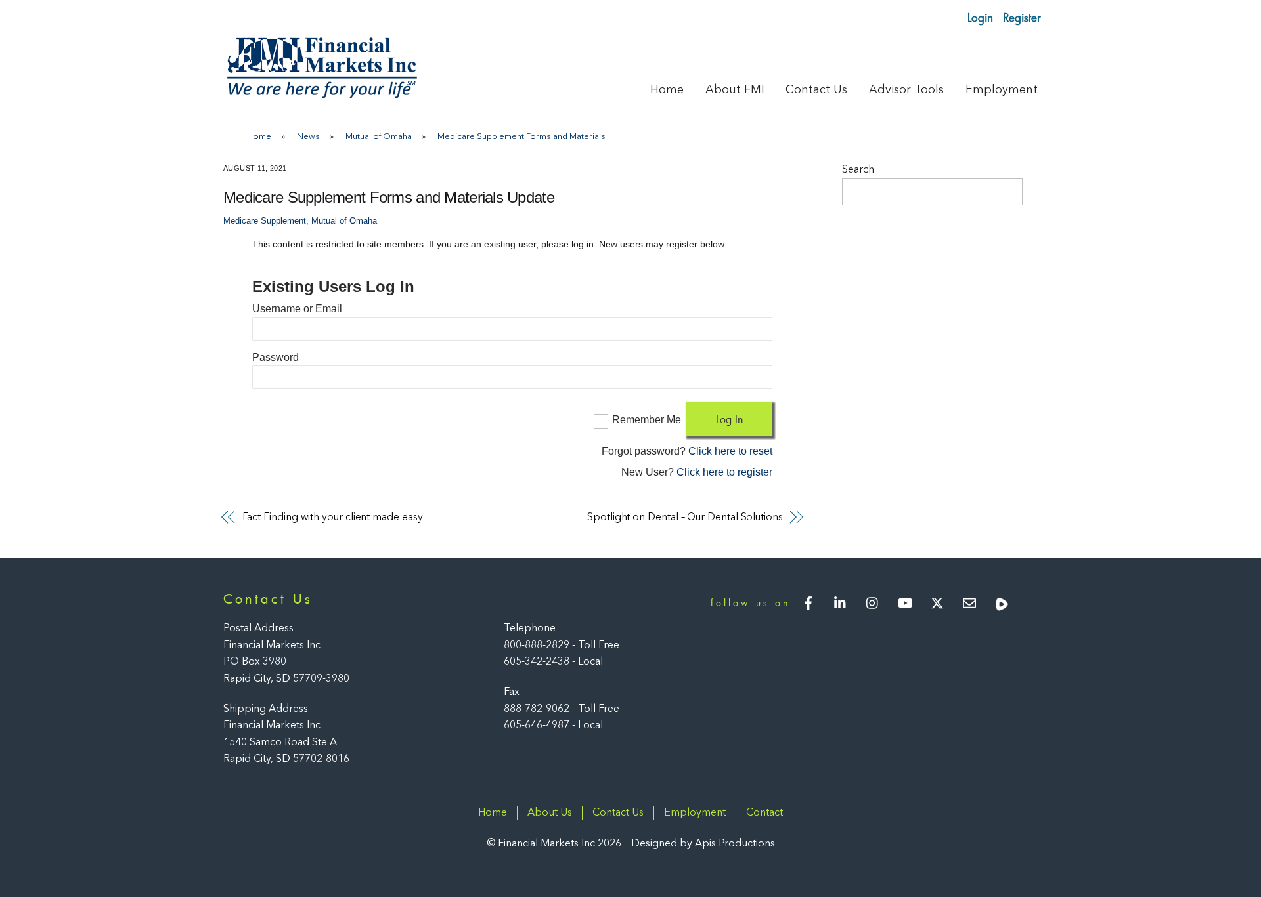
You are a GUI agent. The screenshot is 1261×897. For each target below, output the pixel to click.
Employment (1001, 90)
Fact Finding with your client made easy (332, 517)
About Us (549, 813)
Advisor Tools (906, 90)
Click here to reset (730, 451)
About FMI (734, 90)
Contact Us (816, 90)
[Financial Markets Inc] (321, 95)
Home (667, 90)
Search (858, 170)
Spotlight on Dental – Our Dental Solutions (685, 517)
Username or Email (297, 308)
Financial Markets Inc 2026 (559, 844)
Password (275, 357)
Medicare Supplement (264, 221)
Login (980, 17)
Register (1022, 17)
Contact (764, 813)
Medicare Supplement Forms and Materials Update (388, 197)
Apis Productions (735, 844)
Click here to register (724, 472)
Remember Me (646, 419)
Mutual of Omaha (344, 221)
